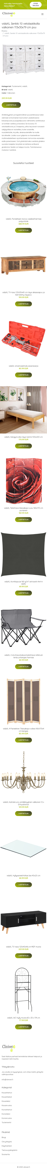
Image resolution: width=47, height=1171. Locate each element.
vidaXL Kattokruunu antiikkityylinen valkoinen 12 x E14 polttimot (23, 803)
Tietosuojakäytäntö (9, 1150)
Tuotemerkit (16, 86)
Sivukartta (6, 1154)
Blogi (4, 1137)
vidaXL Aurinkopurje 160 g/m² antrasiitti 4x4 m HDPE (23, 582)
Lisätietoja (11, 105)
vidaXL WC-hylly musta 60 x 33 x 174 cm (23, 1018)
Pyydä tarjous (36, 4)
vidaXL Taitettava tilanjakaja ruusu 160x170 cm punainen (23, 509)
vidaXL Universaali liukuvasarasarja (23, 366)
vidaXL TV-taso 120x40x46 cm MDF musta (23, 947)
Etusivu (4, 31)
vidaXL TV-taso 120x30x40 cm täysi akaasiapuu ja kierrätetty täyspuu (23, 293)
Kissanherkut (7, 1093)
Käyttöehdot (7, 1146)
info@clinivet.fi (7, 1079)
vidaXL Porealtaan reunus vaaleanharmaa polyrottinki (23, 220)
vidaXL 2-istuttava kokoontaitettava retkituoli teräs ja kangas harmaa (23, 656)
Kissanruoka (7, 1105)
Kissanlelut (6, 1101)
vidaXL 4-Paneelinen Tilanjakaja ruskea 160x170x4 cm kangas (23, 729)
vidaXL (24, 86)
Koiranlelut (6, 1114)
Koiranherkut (7, 1110)
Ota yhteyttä (7, 1142)
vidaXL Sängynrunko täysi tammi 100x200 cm (23, 437)
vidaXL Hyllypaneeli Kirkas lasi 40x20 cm (23, 875)
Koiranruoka (7, 1118)
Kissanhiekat (7, 1097)
